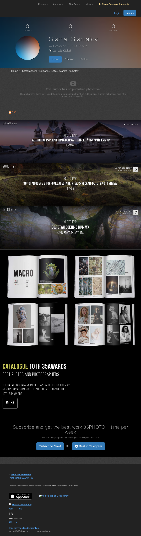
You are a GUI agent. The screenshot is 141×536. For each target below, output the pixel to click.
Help (20, 509)
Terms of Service (67, 485)
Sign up (130, 13)
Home (14, 70)
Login (117, 13)
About (11, 509)
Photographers (28, 70)
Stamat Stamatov (69, 70)
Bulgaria (57, 50)
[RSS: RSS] (10, 112)
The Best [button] (74, 4)
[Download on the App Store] (24, 496)
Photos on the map (22, 504)
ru (16, 521)
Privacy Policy (52, 485)
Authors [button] (57, 4)
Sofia (67, 50)
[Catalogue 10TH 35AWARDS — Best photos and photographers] (70, 300)
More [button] (89, 4)
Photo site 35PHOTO (21, 474)
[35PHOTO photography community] (18, 4)
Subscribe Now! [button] (50, 446)
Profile (84, 59)
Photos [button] (42, 4)
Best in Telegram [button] (90, 446)
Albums (69, 59)
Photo (55, 59)
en (10, 521)
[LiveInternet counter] (16, 481)
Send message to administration (24, 528)
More (10, 403)
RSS (14, 112)
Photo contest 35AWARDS (21, 478)
